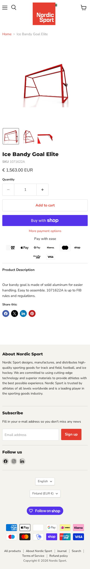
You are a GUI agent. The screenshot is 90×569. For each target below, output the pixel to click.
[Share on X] (14, 313)
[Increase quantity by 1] (42, 190)
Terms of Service (33, 556)
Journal (62, 551)
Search (76, 551)
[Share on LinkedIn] (23, 313)
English (43, 481)
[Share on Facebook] (5, 313)
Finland (43, 493)
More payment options (45, 231)
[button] (11, 136)
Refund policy (58, 556)
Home (7, 34)
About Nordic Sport (39, 551)
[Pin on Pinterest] (32, 313)
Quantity (8, 179)
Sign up (71, 434)
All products (12, 551)
